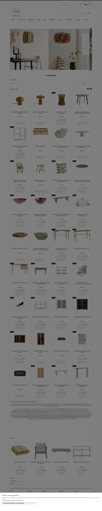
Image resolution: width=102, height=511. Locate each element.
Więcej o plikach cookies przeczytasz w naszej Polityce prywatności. (13, 500)
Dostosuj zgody (20, 503)
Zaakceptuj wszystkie (30, 503)
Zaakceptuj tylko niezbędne (9, 503)
